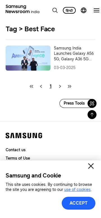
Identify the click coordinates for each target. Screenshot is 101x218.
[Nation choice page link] (84, 10)
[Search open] (55, 10)
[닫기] (90, 166)
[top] (92, 114)
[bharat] (69, 10)
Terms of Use (18, 158)
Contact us (16, 150)
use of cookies (77, 189)
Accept (79, 203)
